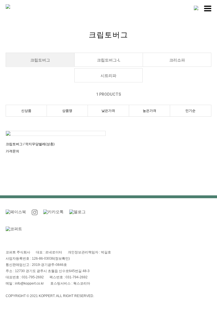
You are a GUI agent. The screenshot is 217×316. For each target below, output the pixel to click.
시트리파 (108, 75)
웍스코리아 (81, 283)
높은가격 (149, 111)
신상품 (26, 111)
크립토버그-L (108, 60)
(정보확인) (62, 259)
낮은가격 (108, 111)
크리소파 (177, 60)
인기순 (190, 111)
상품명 (67, 111)
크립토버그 (40, 60)
